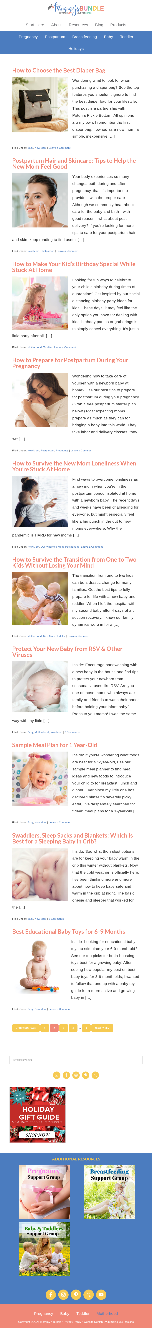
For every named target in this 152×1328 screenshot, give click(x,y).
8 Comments (56, 918)
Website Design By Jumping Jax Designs (109, 1321)
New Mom (41, 147)
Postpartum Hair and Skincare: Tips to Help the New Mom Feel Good (74, 163)
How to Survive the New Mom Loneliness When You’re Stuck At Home (74, 466)
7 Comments (72, 732)
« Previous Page (26, 1028)
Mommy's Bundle (76, 9)
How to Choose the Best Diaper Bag (58, 70)
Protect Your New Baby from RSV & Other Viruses (67, 651)
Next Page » (102, 1028)
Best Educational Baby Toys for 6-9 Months (68, 931)
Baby (30, 147)
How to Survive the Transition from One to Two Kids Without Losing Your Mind (74, 562)
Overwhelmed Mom (52, 546)
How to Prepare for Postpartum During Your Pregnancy (70, 362)
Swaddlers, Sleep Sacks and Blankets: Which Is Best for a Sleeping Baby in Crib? (72, 838)
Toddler (47, 347)
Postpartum (47, 250)
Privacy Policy (72, 1321)
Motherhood (34, 347)
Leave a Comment (59, 147)
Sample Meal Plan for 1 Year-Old (54, 744)
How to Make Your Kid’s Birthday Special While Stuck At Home (74, 266)
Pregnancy (62, 450)
